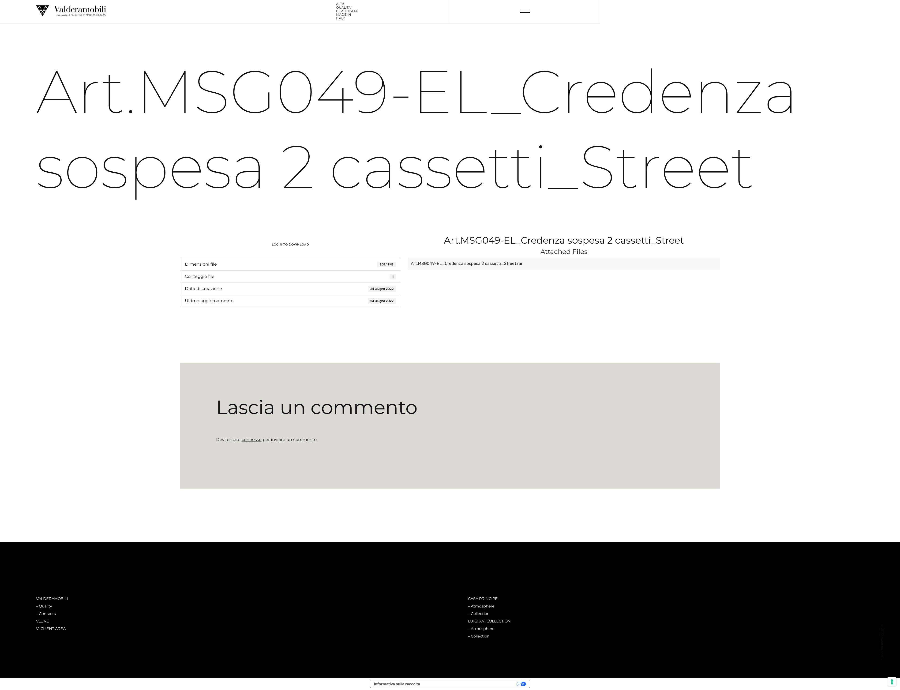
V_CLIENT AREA (51, 628)
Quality (45, 606)
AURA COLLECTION (270, 621)
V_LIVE (42, 621)
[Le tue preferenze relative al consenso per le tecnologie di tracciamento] (891, 681)
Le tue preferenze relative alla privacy (471, 684)
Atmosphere (266, 606)
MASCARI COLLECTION (273, 598)
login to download (290, 244)
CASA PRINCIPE (483, 598)
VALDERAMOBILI (52, 598)
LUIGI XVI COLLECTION (489, 621)
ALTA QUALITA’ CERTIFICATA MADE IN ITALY (347, 11)
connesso (252, 439)
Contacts (47, 613)
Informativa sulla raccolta (397, 684)
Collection (264, 613)
